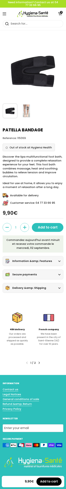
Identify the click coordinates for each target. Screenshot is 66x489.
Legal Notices (12, 394)
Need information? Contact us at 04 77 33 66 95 (33, 4)
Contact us (10, 389)
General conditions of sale (21, 399)
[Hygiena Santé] (32, 13)
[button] (59, 13)
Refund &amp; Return (17, 404)
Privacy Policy (12, 409)
